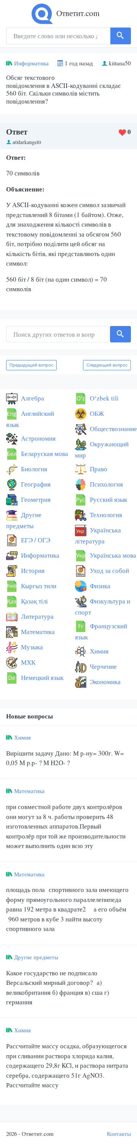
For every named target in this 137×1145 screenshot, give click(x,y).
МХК (27, 662)
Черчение (102, 666)
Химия (98, 651)
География (35, 484)
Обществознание (112, 428)
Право (97, 468)
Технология (105, 514)
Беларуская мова (43, 453)
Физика (99, 585)
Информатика (31, 63)
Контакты (119, 1133)
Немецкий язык (41, 677)
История (32, 570)
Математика (37, 631)
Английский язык (30, 419)
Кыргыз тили (37, 585)
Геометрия (35, 499)
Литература (36, 616)
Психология (105, 484)
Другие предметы (23, 520)
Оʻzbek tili (103, 398)
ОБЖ (96, 413)
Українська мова (112, 555)
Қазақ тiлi (33, 601)
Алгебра (31, 398)
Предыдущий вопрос (31, 365)
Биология (33, 468)
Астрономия (37, 438)
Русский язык (107, 499)
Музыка (31, 646)
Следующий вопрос (106, 365)
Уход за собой (108, 570)
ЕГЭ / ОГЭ (34, 539)
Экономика (104, 681)
